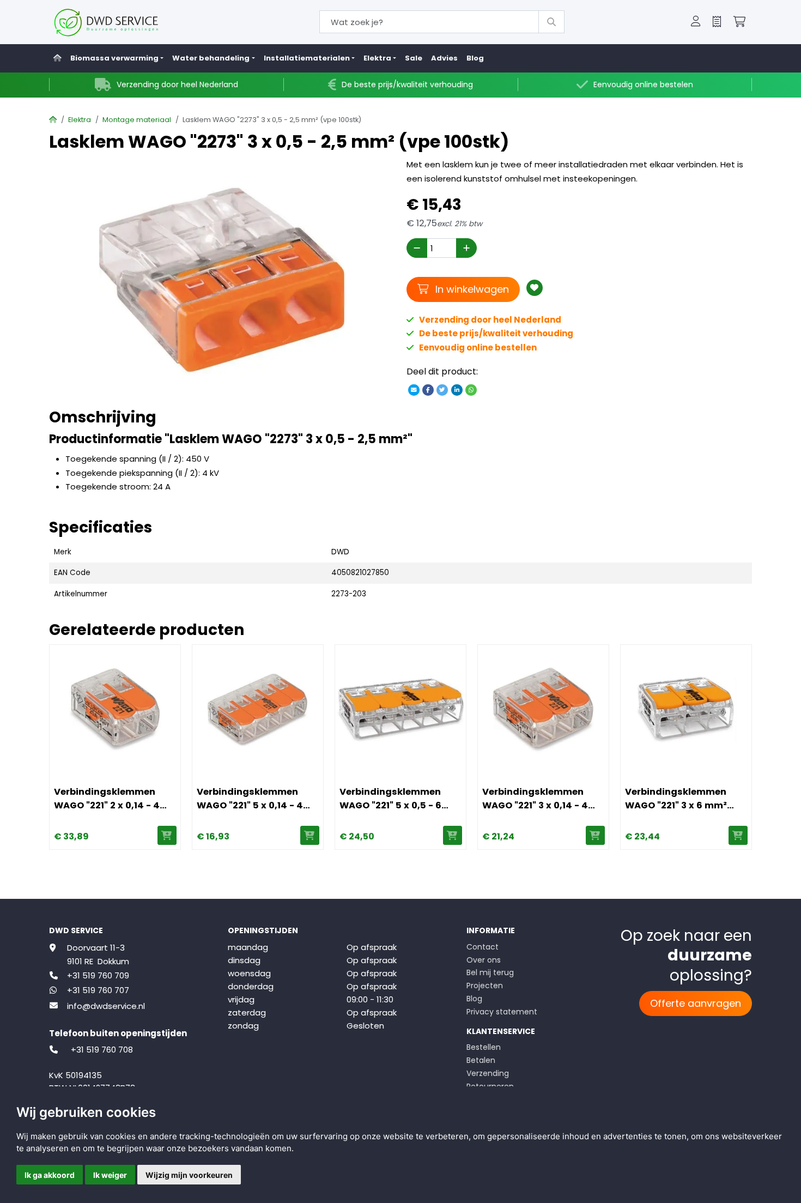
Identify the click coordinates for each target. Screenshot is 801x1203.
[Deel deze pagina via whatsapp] (471, 389)
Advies (444, 58)
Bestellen (483, 1047)
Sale (413, 58)
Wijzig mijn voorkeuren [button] (189, 1175)
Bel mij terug (490, 972)
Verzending (487, 1073)
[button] (696, 22)
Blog (475, 58)
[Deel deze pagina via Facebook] (428, 389)
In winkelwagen (470, 289)
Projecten (484, 985)
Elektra (79, 119)
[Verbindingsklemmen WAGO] (115, 710)
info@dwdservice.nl (106, 1006)
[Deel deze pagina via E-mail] (413, 389)
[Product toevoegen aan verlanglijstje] (534, 288)
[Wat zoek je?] (551, 21)
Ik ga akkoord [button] (50, 1175)
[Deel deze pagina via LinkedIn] (457, 389)
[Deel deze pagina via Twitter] (442, 389)
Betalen (480, 1060)
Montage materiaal (136, 119)
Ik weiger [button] (110, 1175)
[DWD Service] (124, 22)
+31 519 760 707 (98, 990)
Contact (482, 946)
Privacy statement (501, 1011)
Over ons (483, 959)
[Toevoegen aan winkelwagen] (167, 835)
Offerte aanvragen (695, 1003)
